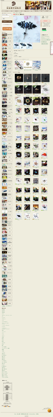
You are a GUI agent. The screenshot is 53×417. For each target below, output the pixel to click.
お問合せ (37, 11)
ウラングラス (4, 56)
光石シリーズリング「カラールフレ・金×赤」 (19, 83)
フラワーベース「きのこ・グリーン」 (36, 202)
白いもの (3, 364)
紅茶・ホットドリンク (5, 46)
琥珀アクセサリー (4, 66)
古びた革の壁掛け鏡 (37, 132)
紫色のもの (3, 359)
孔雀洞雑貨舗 (4, 182)
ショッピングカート (46, 11)
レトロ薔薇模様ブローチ (28, 114)
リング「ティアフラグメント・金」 (37, 95)
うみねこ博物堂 (4, 155)
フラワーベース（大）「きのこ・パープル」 (18, 211)
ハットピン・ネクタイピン (5, 325)
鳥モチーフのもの (4, 371)
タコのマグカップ (45, 166)
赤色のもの (3, 353)
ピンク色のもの (4, 360)
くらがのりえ (4, 189)
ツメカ (3, 233)
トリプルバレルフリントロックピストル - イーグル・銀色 (44, 115)
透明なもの (3, 370)
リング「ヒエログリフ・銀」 (46, 94)
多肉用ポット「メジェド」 (45, 175)
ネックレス (3, 317)
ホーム (7, 11)
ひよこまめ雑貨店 (4, 267)
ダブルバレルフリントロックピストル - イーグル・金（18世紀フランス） (27, 211)
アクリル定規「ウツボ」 (28, 141)
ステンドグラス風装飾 (5, 114)
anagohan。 (3, 141)
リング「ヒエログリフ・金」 (20, 106)
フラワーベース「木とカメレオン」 (36, 141)
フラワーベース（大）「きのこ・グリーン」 (35, 194)
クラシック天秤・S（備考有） (36, 210)
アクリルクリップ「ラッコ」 (19, 167)
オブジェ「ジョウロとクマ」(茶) (36, 158)
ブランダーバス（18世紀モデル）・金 (45, 140)
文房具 (3, 104)
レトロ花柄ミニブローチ (45, 150)
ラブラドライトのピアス (46, 106)
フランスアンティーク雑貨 (5, 348)
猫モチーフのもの (4, 374)
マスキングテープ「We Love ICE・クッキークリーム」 (28, 70)
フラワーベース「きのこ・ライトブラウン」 (27, 194)
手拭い (3, 330)
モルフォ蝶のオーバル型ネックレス (19, 150)
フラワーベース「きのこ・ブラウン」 (44, 202)
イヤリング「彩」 (37, 219)
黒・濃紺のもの (4, 366)
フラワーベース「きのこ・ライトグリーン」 (18, 203)
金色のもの (3, 367)
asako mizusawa (4, 138)
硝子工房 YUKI (4, 165)
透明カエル (19, 131)
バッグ (3, 334)
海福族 (3, 349)
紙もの (3, 338)
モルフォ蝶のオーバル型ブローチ (36, 114)
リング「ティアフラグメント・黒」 (29, 95)
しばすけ (3, 206)
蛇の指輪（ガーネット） (19, 184)
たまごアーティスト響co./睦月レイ (6, 223)
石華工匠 (3, 216)
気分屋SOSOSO (4, 175)
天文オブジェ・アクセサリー (6, 87)
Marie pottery (3, 274)
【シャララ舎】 (4, 209)
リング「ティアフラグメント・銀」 (20, 95)
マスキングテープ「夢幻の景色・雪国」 (37, 70)
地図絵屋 (3, 226)
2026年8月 (3, 309)
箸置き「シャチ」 (45, 210)
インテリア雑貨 (4, 90)
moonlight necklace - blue (28, 123)
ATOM (8, 406)
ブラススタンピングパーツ (5, 131)
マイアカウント (7, 13)
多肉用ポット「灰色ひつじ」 (36, 149)
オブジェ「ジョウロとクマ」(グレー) (28, 158)
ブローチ (20, 12)
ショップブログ (27, 11)
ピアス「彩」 (28, 219)
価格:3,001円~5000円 (44, 43)
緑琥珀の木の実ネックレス (45, 123)
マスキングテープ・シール (5, 107)
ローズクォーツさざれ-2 (19, 123)
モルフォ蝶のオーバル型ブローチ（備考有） (18, 158)
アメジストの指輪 (37, 105)
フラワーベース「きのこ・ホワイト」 (27, 202)
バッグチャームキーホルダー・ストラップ (5, 328)
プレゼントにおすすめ (5, 377)
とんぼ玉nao (3, 240)
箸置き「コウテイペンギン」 (19, 219)
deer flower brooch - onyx (45, 185)
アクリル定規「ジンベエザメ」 (45, 132)
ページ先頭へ (49, 411)
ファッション (4, 331)
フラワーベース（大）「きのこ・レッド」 (44, 193)
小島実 (3, 192)
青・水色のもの (4, 355)
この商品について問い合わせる (46, 22)
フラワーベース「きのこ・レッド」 (19, 193)
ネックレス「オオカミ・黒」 (46, 83)
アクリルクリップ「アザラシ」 (28, 167)
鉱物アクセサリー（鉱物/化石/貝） (7, 63)
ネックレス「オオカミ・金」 (38, 83)
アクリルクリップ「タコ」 (45, 158)
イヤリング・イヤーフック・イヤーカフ (7, 316)
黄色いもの (3, 356)
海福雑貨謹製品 (4, 36)
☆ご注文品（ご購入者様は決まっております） (7, 306)
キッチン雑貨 (4, 97)
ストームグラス (4, 121)
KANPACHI (3, 172)
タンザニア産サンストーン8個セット (36, 167)
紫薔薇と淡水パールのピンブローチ (36, 123)
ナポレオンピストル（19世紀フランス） (19, 175)
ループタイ (3, 326)
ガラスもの (3, 342)
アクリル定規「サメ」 (19, 141)
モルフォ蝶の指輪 (28, 175)
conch (2, 199)
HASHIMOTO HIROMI (5, 257)
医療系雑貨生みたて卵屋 (5, 148)
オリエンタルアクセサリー (5, 73)
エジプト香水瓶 (4, 124)
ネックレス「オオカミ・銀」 (29, 83)
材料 (2, 345)
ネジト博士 (3, 250)
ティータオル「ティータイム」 (36, 184)
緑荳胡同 (3, 294)
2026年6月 (3, 312)
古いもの (3, 49)
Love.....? (17, 12)
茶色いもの (3, 363)
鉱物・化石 (3, 39)
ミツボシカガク (4, 277)
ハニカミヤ (3, 260)
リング (3, 320)
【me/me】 (3, 284)
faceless (3, 301)
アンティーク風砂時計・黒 (28, 184)
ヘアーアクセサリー (5, 321)
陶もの (3, 341)
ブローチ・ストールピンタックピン (5, 323)
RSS (5, 406)
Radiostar (3, 291)
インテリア (3, 352)
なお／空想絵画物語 (5, 243)
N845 (2, 158)
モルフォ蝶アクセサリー (5, 70)
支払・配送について (17, 11)
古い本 (3, 53)
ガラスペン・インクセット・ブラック (19, 70)
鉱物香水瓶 (3, 80)
